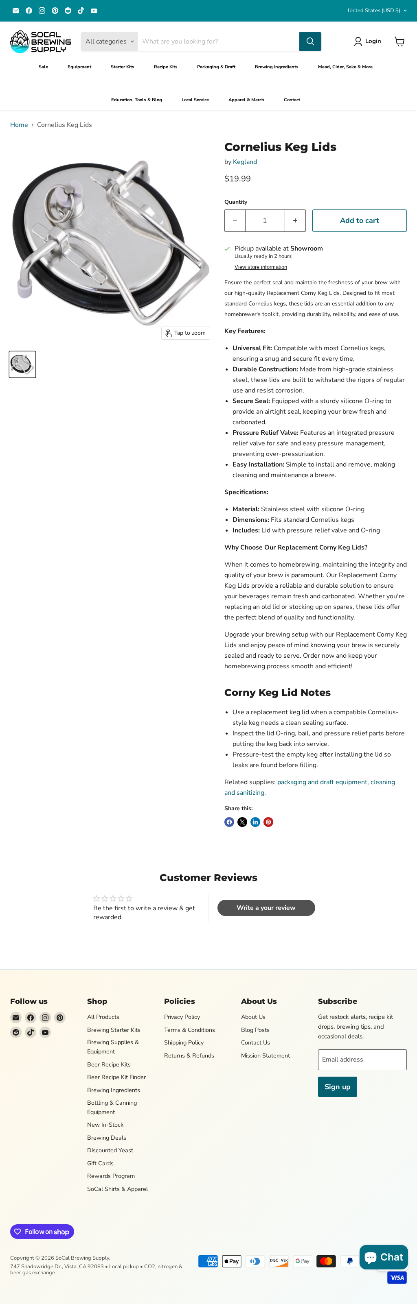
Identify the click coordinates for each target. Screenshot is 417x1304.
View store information (261, 267)
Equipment (79, 67)
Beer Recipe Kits (109, 1064)
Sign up (338, 1087)
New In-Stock (105, 1125)
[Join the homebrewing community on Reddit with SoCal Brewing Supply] (68, 10)
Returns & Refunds (189, 1055)
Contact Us (255, 1042)
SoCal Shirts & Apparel (117, 1189)
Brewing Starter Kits (113, 1030)
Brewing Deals (106, 1138)
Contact (292, 100)
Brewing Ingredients (276, 67)
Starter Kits (122, 67)
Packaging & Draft (216, 67)
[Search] (310, 41)
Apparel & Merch (246, 100)
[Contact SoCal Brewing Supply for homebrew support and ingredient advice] (16, 10)
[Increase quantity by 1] (295, 220)
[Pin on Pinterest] (268, 822)
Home (19, 125)
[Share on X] (242, 822)
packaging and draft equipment (322, 782)
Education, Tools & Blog (136, 100)
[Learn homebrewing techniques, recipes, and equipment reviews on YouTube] (94, 10)
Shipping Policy (184, 1042)
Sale (43, 67)
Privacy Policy (182, 1017)
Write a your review (266, 907)
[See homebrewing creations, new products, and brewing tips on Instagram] (42, 10)
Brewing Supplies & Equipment (113, 1046)
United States (374, 10)
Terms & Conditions (189, 1030)
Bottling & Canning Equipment (112, 1107)
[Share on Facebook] (229, 822)
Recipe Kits (166, 67)
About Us (253, 1017)
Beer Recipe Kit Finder (116, 1077)
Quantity (235, 202)
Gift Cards (100, 1163)
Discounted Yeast (110, 1150)
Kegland (245, 161)
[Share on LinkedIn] (255, 822)
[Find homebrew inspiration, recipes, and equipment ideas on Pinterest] (55, 10)
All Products (103, 1017)
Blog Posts (255, 1030)
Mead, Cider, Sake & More (345, 67)
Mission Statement (265, 1055)
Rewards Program (111, 1176)
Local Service (195, 100)
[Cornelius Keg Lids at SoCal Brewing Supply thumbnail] (22, 364)
